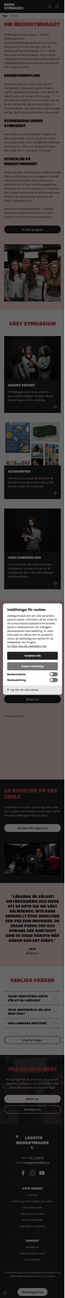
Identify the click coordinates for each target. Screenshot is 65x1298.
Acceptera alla (32, 655)
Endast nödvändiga (32, 666)
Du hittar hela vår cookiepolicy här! (27, 646)
